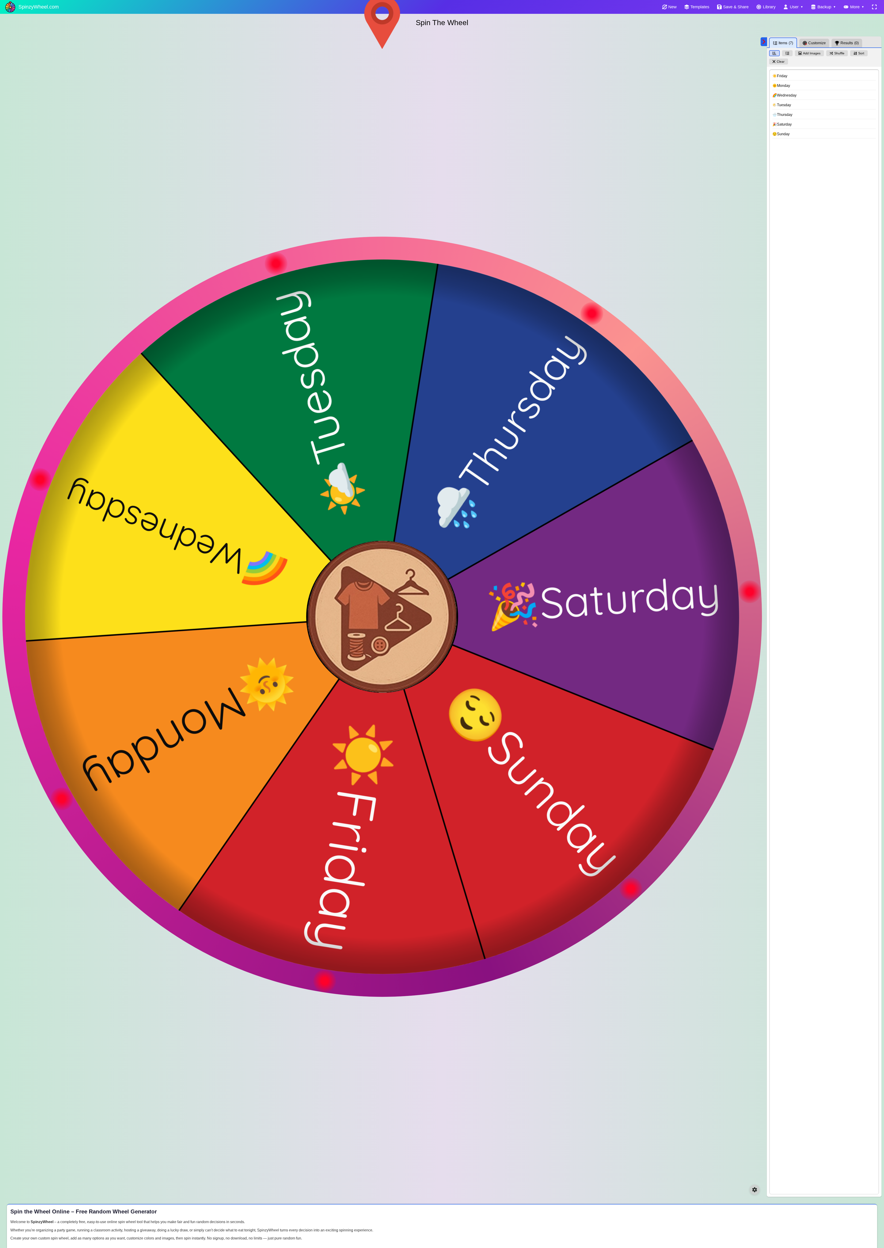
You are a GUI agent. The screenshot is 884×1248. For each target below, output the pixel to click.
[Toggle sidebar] (764, 41)
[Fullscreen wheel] (874, 7)
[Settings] (755, 1190)
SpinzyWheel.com (38, 7)
